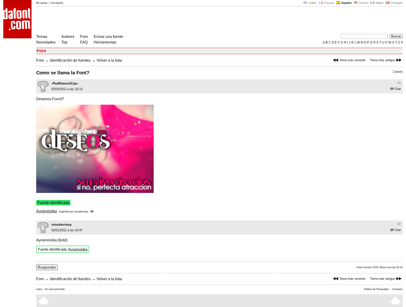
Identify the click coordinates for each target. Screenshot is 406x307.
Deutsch (363, 2)
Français (329, 2)
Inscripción (57, 2)
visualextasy (81, 211)
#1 (399, 83)
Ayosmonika (46, 211)
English (312, 2)
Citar (397, 89)
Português (396, 2)
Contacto (397, 289)
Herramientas (105, 42)
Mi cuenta (41, 2)
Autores (67, 37)
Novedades (45, 42)
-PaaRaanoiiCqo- (64, 83)
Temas (41, 37)
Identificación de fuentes (70, 60)
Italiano (379, 2)
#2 (399, 224)
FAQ (84, 42)
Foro (84, 37)
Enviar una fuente (108, 37)
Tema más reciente (352, 60)
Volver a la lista (109, 60)
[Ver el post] (93, 211)
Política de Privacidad (376, 289)
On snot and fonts (54, 289)
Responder (47, 267)
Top (64, 42)
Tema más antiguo (382, 60)
